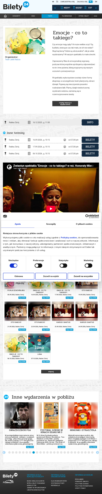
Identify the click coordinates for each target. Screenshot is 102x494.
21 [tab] (78, 452)
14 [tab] (54, 452)
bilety (90, 139)
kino (33, 16)
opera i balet (83, 16)
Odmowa (18, 276)
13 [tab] (51, 452)
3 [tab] (16, 452)
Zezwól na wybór (51, 276)
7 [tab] (30, 452)
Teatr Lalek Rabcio (12, 59)
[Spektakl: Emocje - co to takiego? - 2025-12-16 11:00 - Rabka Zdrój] (25, 41)
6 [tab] (27, 452)
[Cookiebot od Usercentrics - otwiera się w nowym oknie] (87, 216)
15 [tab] (58, 452)
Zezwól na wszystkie (83, 276)
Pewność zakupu (82, 481)
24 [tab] (89, 452)
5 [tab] (23, 452)
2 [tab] (13, 452)
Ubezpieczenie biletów (35, 490)
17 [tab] (64, 452)
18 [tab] (68, 452)
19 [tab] (71, 452)
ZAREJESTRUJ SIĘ (67, 2)
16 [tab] (61, 452)
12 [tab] (47, 452)
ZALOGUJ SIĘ (82, 2)
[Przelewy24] (8, 484)
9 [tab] (37, 452)
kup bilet (22, 298)
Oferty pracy (80, 488)
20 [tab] (75, 452)
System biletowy (57, 483)
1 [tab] (9, 452)
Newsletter (31, 485)
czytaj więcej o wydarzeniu (65, 103)
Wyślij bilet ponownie (36, 483)
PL (91, 2)
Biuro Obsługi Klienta (35, 481)
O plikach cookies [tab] (84, 224)
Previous (4, 452)
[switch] (38, 265)
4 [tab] (20, 452)
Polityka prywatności (84, 486)
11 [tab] (44, 452)
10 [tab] (40, 452)
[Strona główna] (16, 10)
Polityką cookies (69, 237)
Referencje (55, 485)
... (95, 15)
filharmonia (67, 16)
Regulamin (79, 479)
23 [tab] (85, 452)
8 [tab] (33, 452)
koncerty (16, 16)
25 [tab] (92, 452)
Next (97, 452)
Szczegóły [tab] (51, 224)
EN (96, 2)
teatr (50, 16)
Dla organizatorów (59, 481)
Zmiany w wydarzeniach (36, 488)
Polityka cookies (82, 484)
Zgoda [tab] (18, 224)
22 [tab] (82, 452)
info (90, 122)
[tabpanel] (19, 425)
